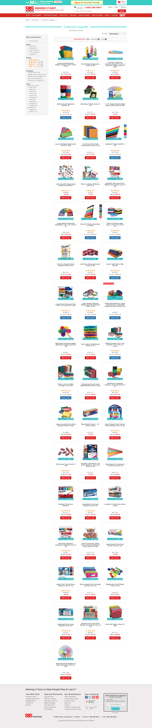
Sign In (77, 2)
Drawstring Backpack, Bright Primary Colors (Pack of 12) (65, 64)
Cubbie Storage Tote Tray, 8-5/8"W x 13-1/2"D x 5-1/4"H (115, 344)
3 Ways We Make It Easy (72, 709)
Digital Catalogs (49, 703)
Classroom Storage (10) (36, 80)
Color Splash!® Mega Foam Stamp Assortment (66, 184)
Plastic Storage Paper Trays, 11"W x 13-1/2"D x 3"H (115, 224)
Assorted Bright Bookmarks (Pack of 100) (65, 144)
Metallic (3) (33, 97)
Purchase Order (31, 696)
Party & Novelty (97, 15)
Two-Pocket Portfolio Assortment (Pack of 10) (90, 144)
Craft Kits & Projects (50, 15)
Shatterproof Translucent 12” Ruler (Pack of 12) (115, 465)
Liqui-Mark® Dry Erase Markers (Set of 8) (90, 505)
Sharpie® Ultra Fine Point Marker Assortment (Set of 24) (115, 184)
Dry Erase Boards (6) (35, 78)
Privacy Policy (115, 712)
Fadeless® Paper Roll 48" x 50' (115, 144)
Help (116, 7)
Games (107, 15)
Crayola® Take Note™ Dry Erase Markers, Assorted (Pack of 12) (90, 464)
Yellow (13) (33, 112)
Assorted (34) (34, 85)
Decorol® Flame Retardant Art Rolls (90, 224)
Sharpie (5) (33, 48)
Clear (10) (32, 93)
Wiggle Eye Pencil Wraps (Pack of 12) (115, 585)
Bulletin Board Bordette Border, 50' (66, 104)
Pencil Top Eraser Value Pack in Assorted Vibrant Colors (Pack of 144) (90, 544)
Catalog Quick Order (32, 699)
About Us (67, 703)
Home (27, 20)
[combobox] (117, 33)
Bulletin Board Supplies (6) (37, 76)
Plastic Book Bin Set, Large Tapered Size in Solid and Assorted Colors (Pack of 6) (115, 304)
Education (73, 15)
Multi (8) (32, 100)
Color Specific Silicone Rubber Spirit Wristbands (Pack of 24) (90, 304)
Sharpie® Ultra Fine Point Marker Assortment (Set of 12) (90, 625)
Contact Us (29, 703)
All (29, 15)
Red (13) (32, 107)
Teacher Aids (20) (34, 72)
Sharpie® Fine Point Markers (65, 505)
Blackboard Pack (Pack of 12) (90, 104)
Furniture (115, 15)
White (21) (33, 110)
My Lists (123, 7)
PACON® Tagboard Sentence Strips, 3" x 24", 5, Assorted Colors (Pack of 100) (115, 65)
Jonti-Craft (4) (34, 50)
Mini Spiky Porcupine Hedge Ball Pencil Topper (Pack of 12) (65, 344)
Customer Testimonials (72, 707)
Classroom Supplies (48, 20)
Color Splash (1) (34, 52)
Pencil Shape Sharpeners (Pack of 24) (90, 64)
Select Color (66, 118)
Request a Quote (50, 699)
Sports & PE (64, 15)
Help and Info (49, 696)
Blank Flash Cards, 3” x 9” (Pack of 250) (90, 425)
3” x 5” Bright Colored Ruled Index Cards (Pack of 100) (115, 104)
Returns (28, 705)
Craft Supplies (36, 15)
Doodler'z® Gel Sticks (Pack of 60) (115, 505)
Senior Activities (84, 15)
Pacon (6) (32, 46)
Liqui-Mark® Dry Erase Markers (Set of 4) (65, 625)
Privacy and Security (71, 699)
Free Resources (49, 705)
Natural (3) (33, 101)
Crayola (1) (33, 54)
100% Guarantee (70, 696)
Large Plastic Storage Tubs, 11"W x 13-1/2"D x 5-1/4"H (65, 305)
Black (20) (32, 87)
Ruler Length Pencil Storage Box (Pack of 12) (90, 585)
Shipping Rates (31, 701)
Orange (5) (33, 103)
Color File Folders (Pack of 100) (115, 625)
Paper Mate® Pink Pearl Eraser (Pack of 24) (115, 545)
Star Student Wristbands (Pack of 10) (90, 345)
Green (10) (33, 95)
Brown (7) (32, 91)
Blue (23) (32, 89)
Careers (67, 705)
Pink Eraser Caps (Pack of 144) (65, 465)
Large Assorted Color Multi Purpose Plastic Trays (66, 425)
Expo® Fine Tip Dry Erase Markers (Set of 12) (66, 585)
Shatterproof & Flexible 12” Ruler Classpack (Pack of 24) (66, 665)
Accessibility (48, 709)
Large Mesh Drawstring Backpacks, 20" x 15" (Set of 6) (65, 224)
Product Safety (69, 701)
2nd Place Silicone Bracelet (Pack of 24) (90, 264)
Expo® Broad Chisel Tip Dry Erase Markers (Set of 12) (115, 425)
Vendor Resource (50, 707)
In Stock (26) (33, 41)
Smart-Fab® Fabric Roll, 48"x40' (115, 264)
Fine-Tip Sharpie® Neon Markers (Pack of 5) (66, 264)
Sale (122, 15)
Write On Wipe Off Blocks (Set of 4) (90, 184)
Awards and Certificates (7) (37, 74)
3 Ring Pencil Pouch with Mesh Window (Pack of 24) (90, 385)
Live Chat (79, 8)
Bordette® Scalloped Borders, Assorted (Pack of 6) (115, 384)
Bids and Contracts (50, 701)
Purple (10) (33, 106)
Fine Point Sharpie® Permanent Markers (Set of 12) (65, 544)
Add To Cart (66, 78)
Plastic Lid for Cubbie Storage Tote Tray (66, 385)
